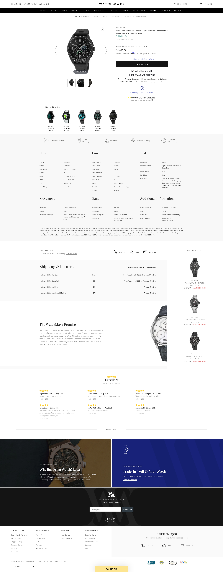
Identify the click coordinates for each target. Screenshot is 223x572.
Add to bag (142, 64)
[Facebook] (107, 519)
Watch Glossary (90, 538)
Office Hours (40, 538)
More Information (130, 479)
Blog (87, 548)
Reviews (39, 545)
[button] (208, 4)
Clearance (178, 10)
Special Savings (138, 10)
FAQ (37, 541)
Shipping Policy (16, 541)
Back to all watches (82, 16)
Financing (14, 548)
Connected (127, 16)
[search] (175, 4)
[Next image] (106, 50)
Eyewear (86, 10)
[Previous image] (56, 50)
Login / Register (66, 538)
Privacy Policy (42, 561)
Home (95, 16)
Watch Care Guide (91, 541)
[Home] (112, 4)
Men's (64, 10)
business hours (71, 253)
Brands (43, 10)
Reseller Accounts (42, 548)
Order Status (65, 535)
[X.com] (114, 519)
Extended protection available (142, 59)
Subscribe (127, 509)
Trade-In (152, 10)
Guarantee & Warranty (19, 535)
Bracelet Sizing (90, 535)
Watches (54, 10)
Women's (74, 10)
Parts (125, 10)
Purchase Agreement (59, 561)
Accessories (113, 10)
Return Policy (16, 538)
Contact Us (15, 551)
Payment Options (17, 545)
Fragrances (99, 10)
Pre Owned (165, 10)
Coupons (88, 545)
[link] (142, 90)
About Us (39, 535)
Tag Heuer (115, 16)
